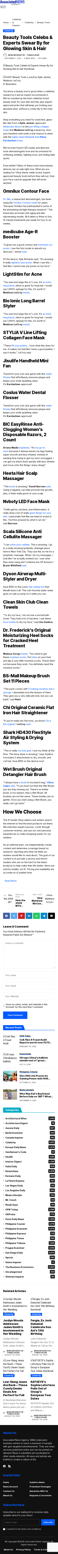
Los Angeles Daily (29, 1190)
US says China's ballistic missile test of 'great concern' (33, 1059)
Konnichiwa (29, 1171)
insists (26, 292)
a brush (23, 782)
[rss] (9, 1466)
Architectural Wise (29, 1118)
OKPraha (29, 1214)
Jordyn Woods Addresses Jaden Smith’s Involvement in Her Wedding (13, 1327)
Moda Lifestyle (29, 1195)
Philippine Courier (29, 1224)
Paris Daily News (29, 1219)
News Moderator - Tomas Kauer (23, 55)
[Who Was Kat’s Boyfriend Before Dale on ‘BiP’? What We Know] (10, 1094)
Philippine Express (29, 1233)
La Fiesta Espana (29, 1180)
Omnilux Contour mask (25, 202)
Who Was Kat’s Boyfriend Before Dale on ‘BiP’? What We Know (35, 1095)
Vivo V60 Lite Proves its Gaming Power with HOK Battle (33, 1077)
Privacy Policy (23, 1549)
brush (12, 486)
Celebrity (29, 22)
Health (29, 1156)
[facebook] (4, 1466)
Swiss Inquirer (29, 1262)
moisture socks (18, 657)
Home (6, 22)
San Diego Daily (29, 1252)
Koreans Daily (29, 1176)
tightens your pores (21, 262)
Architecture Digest (29, 1123)
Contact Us (9, 1491)
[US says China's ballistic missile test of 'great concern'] (10, 1058)
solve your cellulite (20, 544)
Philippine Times (29, 1238)
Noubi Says (29, 1204)
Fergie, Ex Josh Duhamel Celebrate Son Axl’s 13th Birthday (41, 1327)
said (24, 251)
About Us (7, 1495)
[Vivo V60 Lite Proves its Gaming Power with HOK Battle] (10, 1076)
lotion (34, 657)
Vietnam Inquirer (29, 1276)
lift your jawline (19, 345)
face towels (9, 622)
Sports (29, 1257)
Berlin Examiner (29, 1133)
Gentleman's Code (29, 1152)
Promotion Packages (40, 1486)
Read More (11, 880)
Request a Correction (41, 1495)
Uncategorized (29, 1272)
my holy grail (24, 750)
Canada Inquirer (29, 1137)
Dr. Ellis (7, 199)
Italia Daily (29, 1166)
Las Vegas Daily (29, 1185)
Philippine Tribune (29, 1243)
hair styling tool (37, 586)
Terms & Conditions (44, 1549)
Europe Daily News (29, 1147)
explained (24, 447)
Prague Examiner (29, 1248)
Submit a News (37, 1482)
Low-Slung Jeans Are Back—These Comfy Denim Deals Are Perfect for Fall (15, 1388)
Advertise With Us (39, 1491)
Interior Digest (29, 1161)
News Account (10, 1486)
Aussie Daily (29, 1128)
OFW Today (29, 1209)
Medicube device (12, 126)
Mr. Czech (29, 1200)
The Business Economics (29, 1267)
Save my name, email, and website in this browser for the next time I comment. (26, 1005)
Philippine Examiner (29, 1228)
